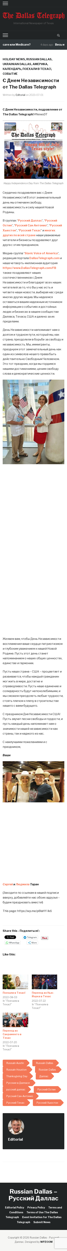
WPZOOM (46, 1241)
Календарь (12, 69)
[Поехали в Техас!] (15, 982)
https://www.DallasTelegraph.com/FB (29, 268)
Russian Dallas (39, 59)
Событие (10, 73)
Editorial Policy (14, 1207)
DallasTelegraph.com (44, 258)
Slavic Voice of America (41, 253)
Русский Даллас (30, 220)
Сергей (8, 884)
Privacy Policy (36, 1207)
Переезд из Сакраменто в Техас (12, 1034)
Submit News (41, 1222)
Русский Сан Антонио (31, 225)
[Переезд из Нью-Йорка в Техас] (44, 982)
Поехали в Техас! (37, 69)
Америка (40, 64)
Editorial (20, 94)
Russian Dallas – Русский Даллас (33, 1195)
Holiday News (14, 59)
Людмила (22, 884)
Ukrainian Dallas (17, 64)
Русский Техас (30, 230)
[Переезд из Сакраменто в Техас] (15, 1020)
